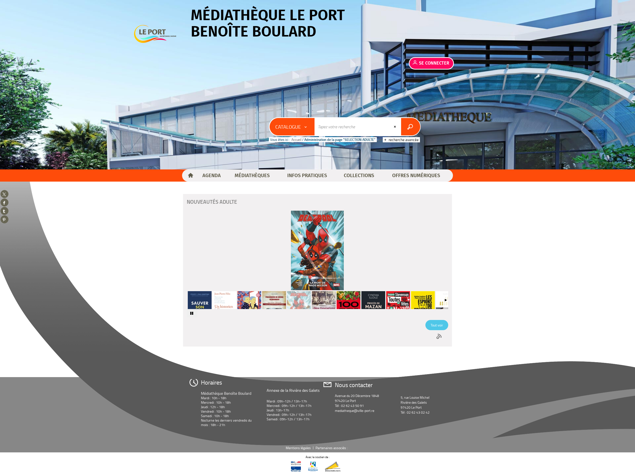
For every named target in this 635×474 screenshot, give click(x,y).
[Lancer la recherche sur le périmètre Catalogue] (410, 126)
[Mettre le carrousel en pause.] (192, 313)
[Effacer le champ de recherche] (395, 126)
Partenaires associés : (332, 447)
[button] (211, 176)
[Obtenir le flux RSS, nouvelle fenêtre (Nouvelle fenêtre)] (439, 336)
